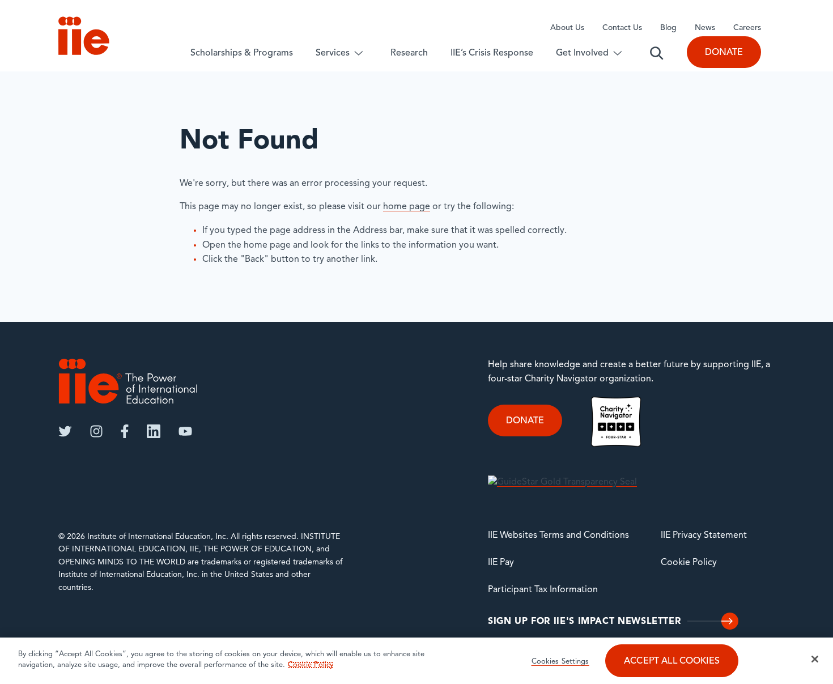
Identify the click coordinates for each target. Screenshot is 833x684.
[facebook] (125, 431)
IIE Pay (501, 562)
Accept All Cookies (672, 661)
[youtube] (185, 431)
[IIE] (128, 381)
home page (406, 206)
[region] (416, 661)
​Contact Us (622, 28)
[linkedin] (153, 431)
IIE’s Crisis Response (491, 53)
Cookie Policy (689, 562)
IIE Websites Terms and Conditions (558, 535)
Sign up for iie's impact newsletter (584, 621)
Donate (724, 52)
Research (409, 53)
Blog (668, 28)
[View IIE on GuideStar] (562, 482)
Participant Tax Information (543, 589)
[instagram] (96, 431)
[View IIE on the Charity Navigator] (615, 421)
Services (333, 53)
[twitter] (65, 431)
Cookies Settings (560, 661)
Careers (747, 28)
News (705, 28)
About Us (567, 28)
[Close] (814, 659)
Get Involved (582, 53)
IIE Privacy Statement (704, 535)
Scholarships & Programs (241, 53)
